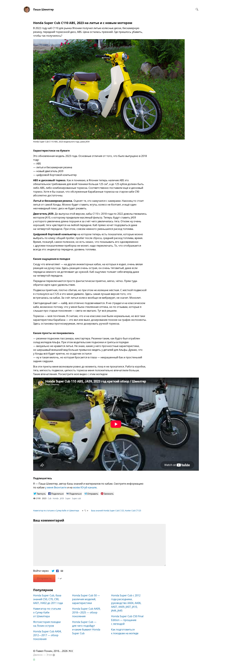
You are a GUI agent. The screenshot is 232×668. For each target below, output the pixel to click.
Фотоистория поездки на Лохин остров (47, 623)
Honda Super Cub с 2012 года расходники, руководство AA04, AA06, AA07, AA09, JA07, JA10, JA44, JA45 (126, 603)
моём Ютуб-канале (85, 487)
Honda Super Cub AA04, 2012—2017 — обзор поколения (47, 635)
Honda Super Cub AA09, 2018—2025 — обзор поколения (86, 612)
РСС (71, 651)
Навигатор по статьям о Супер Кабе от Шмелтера (56, 510)
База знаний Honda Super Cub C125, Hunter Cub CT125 (116, 510)
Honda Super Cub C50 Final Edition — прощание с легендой (127, 620)
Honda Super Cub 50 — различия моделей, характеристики (86, 599)
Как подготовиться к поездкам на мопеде (124, 631)
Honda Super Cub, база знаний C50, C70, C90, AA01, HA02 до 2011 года (48, 599)
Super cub (76, 498)
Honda (56, 498)
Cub (49, 498)
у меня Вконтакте (56, 487)
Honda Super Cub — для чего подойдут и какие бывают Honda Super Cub (86, 627)
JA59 (62, 498)
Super (68, 498)
